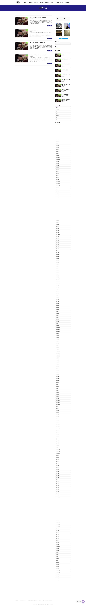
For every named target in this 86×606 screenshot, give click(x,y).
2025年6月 (57, 145)
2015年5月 (57, 390)
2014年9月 (57, 406)
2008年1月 (57, 568)
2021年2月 (57, 250)
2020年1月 (57, 276)
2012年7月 (57, 459)
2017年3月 (57, 345)
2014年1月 (57, 422)
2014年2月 (57, 420)
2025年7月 (57, 143)
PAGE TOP (83, 587)
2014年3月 (57, 418)
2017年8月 (57, 335)
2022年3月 (57, 224)
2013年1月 (57, 447)
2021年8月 (57, 238)
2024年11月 (58, 159)
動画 (56, 111)
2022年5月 (57, 220)
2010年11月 (58, 499)
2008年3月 (57, 564)
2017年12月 (58, 327)
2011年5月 (57, 487)
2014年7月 (57, 410)
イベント (57, 109)
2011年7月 (57, 483)
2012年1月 (57, 471)
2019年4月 (57, 295)
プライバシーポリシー (23, 600)
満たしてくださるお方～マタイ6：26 (37, 42)
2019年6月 (57, 291)
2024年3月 (57, 175)
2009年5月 (57, 536)
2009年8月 (57, 530)
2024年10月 (58, 161)
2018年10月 (58, 307)
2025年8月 (57, 141)
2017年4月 (57, 343)
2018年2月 (57, 323)
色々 (56, 117)
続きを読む (49, 25)
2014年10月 (58, 404)
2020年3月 (57, 272)
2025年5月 (57, 147)
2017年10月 (58, 331)
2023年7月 (57, 191)
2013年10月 (58, 428)
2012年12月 (58, 449)
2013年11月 (58, 426)
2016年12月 (58, 351)
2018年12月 (58, 303)
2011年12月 (58, 473)
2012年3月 (57, 467)
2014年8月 (57, 408)
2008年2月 (57, 566)
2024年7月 (57, 167)
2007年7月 (57, 580)
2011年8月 (57, 481)
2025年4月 (57, 149)
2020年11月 (58, 256)
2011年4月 (57, 489)
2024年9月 (57, 163)
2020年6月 (57, 266)
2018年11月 (58, 305)
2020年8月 (57, 262)
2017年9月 (57, 333)
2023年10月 (58, 185)
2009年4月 (57, 538)
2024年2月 (57, 177)
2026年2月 (57, 137)
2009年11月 (58, 524)
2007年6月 (57, 582)
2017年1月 (57, 349)
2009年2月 (57, 542)
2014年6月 (57, 412)
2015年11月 (58, 378)
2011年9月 (57, 479)
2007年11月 (58, 572)
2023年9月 (57, 187)
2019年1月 (57, 301)
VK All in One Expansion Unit (49, 604)
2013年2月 (57, 445)
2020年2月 (57, 274)
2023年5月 (57, 195)
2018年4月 (57, 319)
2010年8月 (57, 505)
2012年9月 (57, 455)
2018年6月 (57, 315)
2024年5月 (57, 171)
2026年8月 (57, 124)
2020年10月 (58, 258)
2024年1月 (57, 179)
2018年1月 (57, 325)
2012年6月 (57, 461)
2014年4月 (57, 416)
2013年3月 (57, 443)
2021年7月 (57, 240)
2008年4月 (57, 562)
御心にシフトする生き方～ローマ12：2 (38, 55)
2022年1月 (57, 228)
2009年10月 (58, 526)
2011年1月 (57, 495)
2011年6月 (57, 485)
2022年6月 (57, 218)
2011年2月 (57, 493)
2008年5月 (57, 560)
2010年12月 (58, 497)
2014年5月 (57, 414)
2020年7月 (57, 264)
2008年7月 (57, 556)
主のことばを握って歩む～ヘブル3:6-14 (38, 17)
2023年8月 (57, 189)
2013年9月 (57, 430)
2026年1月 (57, 139)
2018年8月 (57, 311)
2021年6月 (57, 242)
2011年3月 (57, 491)
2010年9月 (57, 503)
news (57, 107)
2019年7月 (57, 289)
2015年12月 (58, 376)
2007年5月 (57, 584)
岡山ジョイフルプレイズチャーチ (47, 600)
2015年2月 (57, 396)
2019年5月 (57, 293)
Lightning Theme (43, 604)
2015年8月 (57, 384)
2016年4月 (57, 368)
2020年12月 (58, 254)
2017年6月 (57, 339)
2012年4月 (57, 465)
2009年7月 (57, 532)
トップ (17, 600)
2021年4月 (57, 246)
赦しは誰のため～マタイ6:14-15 (36, 30)
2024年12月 (58, 157)
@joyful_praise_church (62, 18)
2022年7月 (57, 216)
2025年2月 (57, 153)
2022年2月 (57, 226)
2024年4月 (57, 173)
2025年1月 (57, 155)
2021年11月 (58, 232)
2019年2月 (57, 299)
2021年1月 (57, 252)
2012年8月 (57, 457)
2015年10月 (58, 380)
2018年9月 (57, 309)
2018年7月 (57, 313)
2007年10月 (58, 574)
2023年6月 (57, 193)
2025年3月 (57, 151)
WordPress (37, 604)
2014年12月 (58, 400)
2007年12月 (58, 570)
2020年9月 (57, 260)
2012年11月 (58, 451)
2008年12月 (58, 546)
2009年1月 (57, 544)
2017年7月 (57, 337)
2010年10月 (58, 501)
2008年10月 (58, 550)
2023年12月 (58, 181)
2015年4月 (57, 392)
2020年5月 (57, 268)
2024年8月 (57, 165)
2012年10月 (58, 453)
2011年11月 (58, 475)
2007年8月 (57, 578)
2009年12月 (58, 522)
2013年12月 (58, 424)
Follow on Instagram (63, 38)
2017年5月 (57, 341)
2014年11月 (58, 402)
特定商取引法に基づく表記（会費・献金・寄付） (34, 600)
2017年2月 (57, 347)
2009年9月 (57, 528)
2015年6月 (57, 388)
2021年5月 (57, 244)
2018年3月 (57, 321)
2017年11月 (58, 329)
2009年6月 (57, 534)
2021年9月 (57, 236)
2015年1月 (57, 398)
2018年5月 (57, 317)
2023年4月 (57, 197)
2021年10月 (58, 234)
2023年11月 (58, 183)
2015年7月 (57, 386)
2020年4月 (57, 270)
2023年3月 (57, 199)
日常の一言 (57, 115)
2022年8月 (57, 214)
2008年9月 (57, 552)
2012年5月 (57, 463)
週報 (56, 119)
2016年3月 (57, 370)
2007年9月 (57, 576)
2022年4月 (57, 222)
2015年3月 (57, 394)
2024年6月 (57, 169)
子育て (57, 113)
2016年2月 (57, 372)
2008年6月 (57, 558)
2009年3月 (57, 540)
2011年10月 (58, 477)
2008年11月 (58, 548)
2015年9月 (57, 382)
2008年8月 (57, 554)
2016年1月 (57, 374)
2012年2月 (57, 469)
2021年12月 (58, 230)
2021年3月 (57, 248)
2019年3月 (57, 297)
